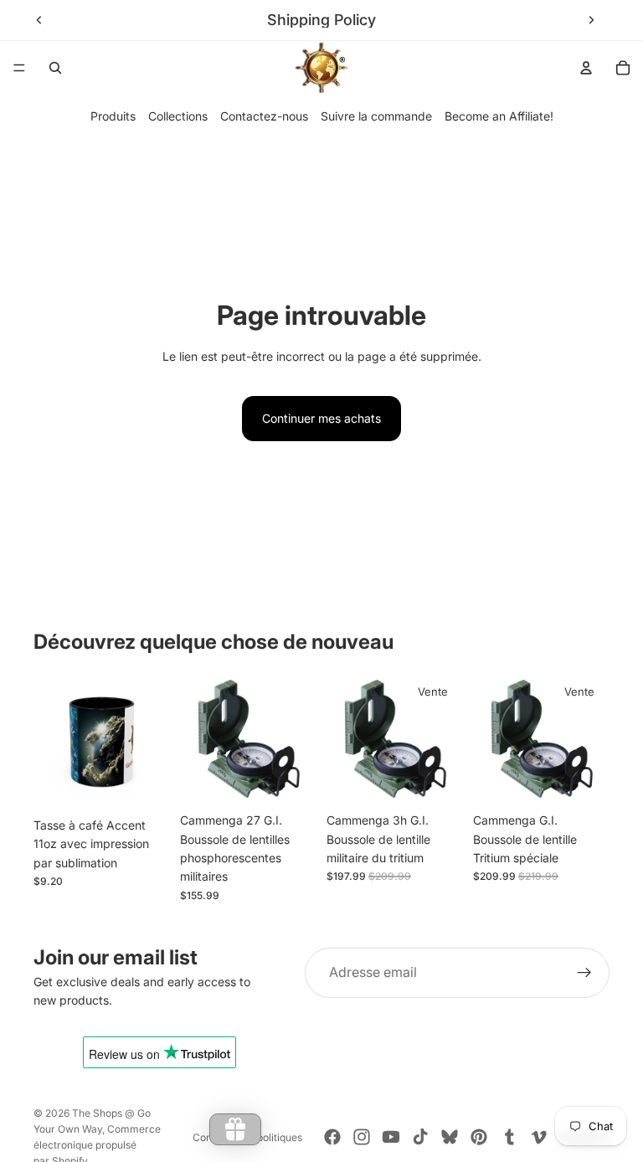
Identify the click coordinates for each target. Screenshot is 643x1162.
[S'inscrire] (584, 972)
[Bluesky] (450, 1137)
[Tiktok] (420, 1137)
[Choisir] (144, 784)
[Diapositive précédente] (39, 20)
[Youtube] (391, 1137)
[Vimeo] (538, 1137)
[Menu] (19, 68)
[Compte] (586, 67)
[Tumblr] (509, 1137)
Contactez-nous (264, 116)
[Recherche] (55, 67)
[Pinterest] (479, 1137)
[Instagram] (362, 1137)
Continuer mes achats (321, 418)
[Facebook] (332, 1137)
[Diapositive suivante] (591, 20)
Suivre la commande (376, 116)
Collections (178, 116)
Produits (113, 116)
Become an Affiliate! (499, 116)
